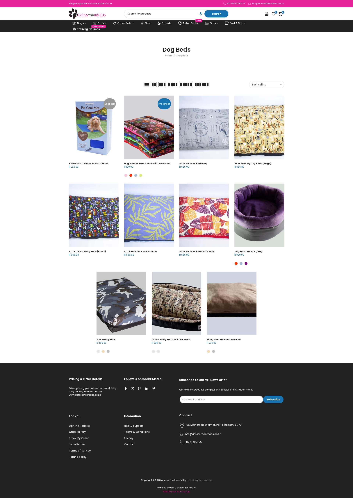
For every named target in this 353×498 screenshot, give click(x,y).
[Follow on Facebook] (125, 389)
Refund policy (77, 457)
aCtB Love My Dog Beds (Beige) (252, 163)
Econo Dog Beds (106, 339)
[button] (200, 13)
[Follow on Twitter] (132, 389)
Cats (100, 23)
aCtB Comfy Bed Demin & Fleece (171, 339)
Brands (166, 23)
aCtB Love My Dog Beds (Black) (87, 251)
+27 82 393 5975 (236, 3)
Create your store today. (176, 491)
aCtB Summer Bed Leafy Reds (196, 251)
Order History (77, 432)
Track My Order (79, 438)
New (148, 23)
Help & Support (133, 426)
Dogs (80, 23)
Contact (129, 444)
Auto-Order (192, 22)
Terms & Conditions (137, 432)
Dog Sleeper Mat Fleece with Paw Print (147, 163)
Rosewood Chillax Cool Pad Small (88, 163)
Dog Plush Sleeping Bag (248, 251)
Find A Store (237, 23)
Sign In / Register (79, 426)
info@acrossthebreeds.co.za (268, 3)
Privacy (128, 438)
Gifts (213, 23)
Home (168, 55)
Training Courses (91, 28)
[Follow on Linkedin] (146, 389)
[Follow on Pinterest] (153, 389)
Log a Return (77, 444)
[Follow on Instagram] (139, 389)
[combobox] (164, 13)
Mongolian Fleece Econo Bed (224, 339)
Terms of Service (80, 450)
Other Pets (124, 23)
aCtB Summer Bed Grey (193, 163)
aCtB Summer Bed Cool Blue (140, 251)
